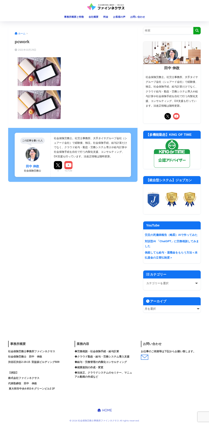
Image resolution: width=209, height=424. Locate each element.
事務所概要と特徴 (74, 16)
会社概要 (93, 16)
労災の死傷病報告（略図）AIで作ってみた (171, 234)
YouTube (68, 171)
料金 (105, 16)
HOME (106, 410)
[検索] (197, 30)
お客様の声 (119, 16)
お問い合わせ (137, 16)
